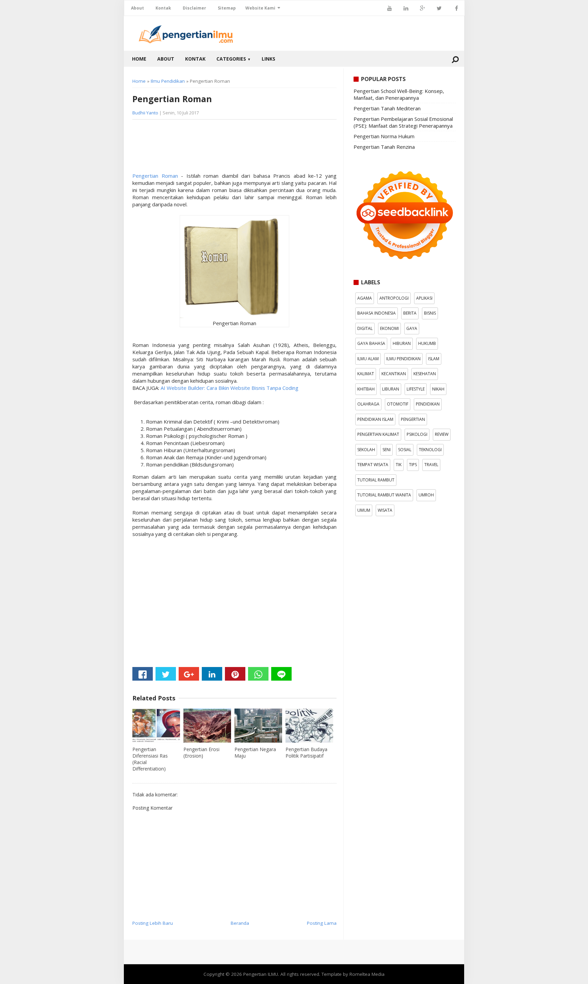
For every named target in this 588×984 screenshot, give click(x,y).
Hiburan (402, 343)
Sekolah (366, 450)
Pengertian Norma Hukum (384, 136)
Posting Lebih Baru (152, 923)
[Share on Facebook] (142, 674)
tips (413, 464)
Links (268, 58)
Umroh (426, 495)
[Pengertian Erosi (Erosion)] (207, 726)
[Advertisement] (186, 148)
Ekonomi (389, 328)
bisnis (430, 313)
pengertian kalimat (378, 434)
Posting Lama (322, 923)
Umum (363, 510)
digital (365, 328)
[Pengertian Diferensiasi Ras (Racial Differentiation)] (156, 726)
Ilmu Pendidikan (168, 81)
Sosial (404, 450)
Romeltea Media (367, 974)
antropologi (394, 298)
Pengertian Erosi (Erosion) (201, 752)
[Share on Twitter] (166, 674)
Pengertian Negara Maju (255, 752)
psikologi (417, 434)
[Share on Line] (281, 674)
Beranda (240, 923)
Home (139, 58)
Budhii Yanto (145, 113)
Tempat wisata (372, 464)
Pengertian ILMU (260, 974)
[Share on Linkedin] (212, 674)
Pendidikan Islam (375, 419)
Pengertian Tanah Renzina (384, 146)
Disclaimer (194, 8)
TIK (399, 464)
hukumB (427, 343)
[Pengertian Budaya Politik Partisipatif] (309, 726)
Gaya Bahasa (371, 343)
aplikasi (424, 298)
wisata (385, 510)
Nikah (438, 389)
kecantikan (393, 374)
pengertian (413, 419)
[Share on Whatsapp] (258, 674)
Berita (409, 313)
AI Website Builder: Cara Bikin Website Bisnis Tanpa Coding (228, 387)
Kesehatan (424, 374)
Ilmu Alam (368, 359)
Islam (433, 359)
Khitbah (366, 389)
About (137, 8)
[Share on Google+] (189, 674)
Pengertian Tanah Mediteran (387, 108)
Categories (233, 58)
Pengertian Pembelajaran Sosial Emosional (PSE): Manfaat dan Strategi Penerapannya (403, 122)
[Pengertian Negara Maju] (258, 726)
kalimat (365, 374)
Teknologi (430, 450)
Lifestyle (416, 389)
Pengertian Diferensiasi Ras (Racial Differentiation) (150, 759)
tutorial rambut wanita (384, 495)
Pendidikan (428, 404)
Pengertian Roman (155, 175)
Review (441, 434)
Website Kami (260, 8)
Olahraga (368, 404)
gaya (411, 328)
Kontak (163, 8)
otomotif (397, 404)
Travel (431, 464)
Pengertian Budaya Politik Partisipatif (306, 752)
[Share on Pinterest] (235, 674)
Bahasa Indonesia (376, 313)
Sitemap (227, 8)
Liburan (390, 389)
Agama (364, 298)
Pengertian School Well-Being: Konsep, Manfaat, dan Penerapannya (399, 94)
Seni (386, 450)
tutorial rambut (375, 480)
